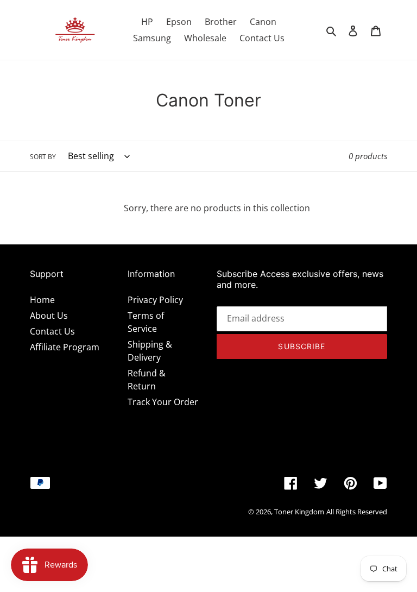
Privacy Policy (155, 300)
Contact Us (52, 331)
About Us (49, 316)
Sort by (43, 156)
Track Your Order (163, 402)
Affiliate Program (64, 347)
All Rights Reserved (356, 512)
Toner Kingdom (299, 512)
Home (42, 300)
